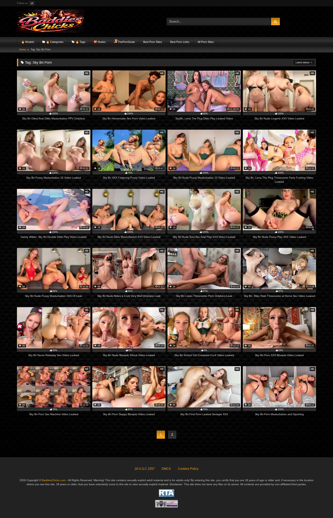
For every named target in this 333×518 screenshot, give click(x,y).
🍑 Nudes (100, 41)
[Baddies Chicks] (50, 21)
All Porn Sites (206, 41)
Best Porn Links (179, 41)
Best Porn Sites (152, 41)
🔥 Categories (54, 41)
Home (22, 49)
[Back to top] (321, 506)
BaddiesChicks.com (54, 480)
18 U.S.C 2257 (145, 468)
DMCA (166, 468)
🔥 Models (27, 41)
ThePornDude (126, 41)
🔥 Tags (80, 41)
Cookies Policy (188, 468)
